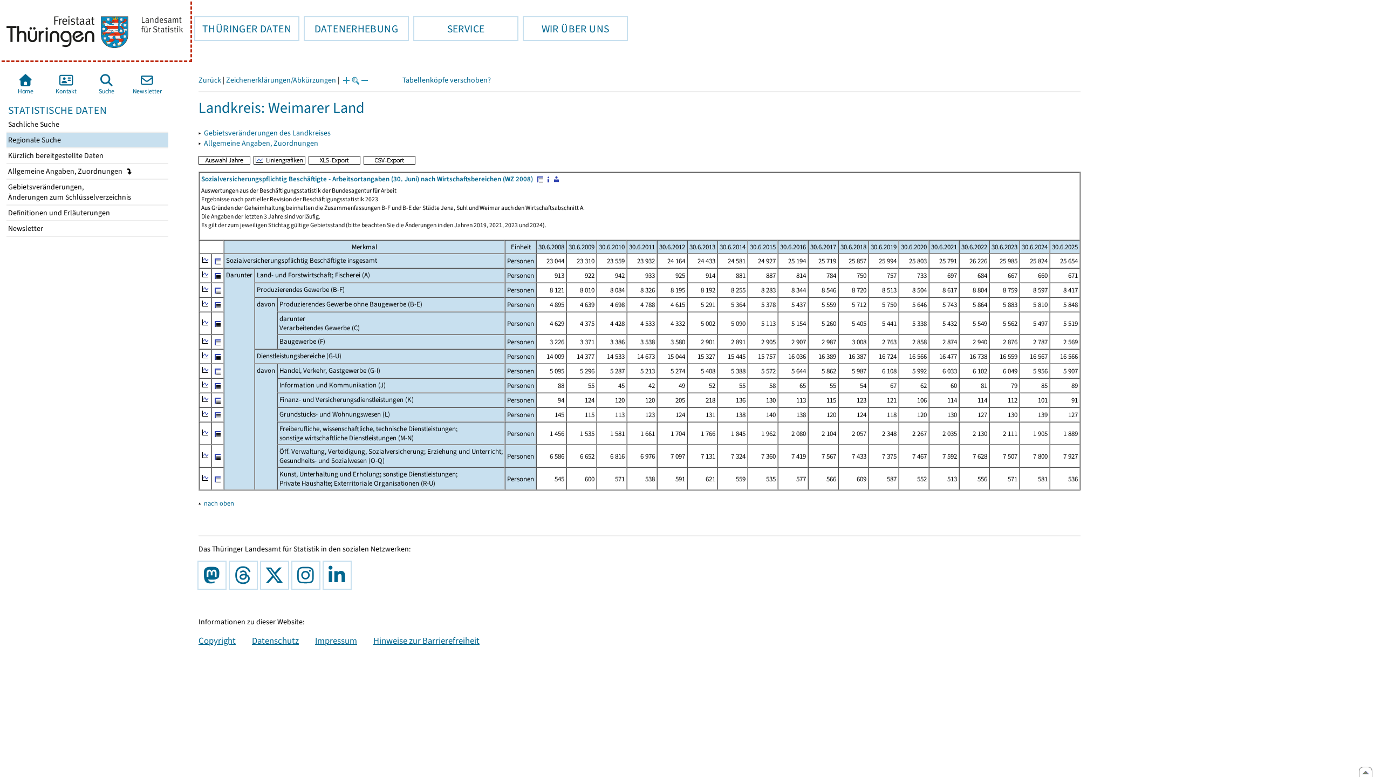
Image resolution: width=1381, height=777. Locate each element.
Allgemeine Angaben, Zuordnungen (66, 171)
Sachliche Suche (32, 124)
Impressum (336, 640)
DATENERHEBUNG (351, 29)
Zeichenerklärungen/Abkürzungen (281, 80)
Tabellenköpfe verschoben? (446, 80)
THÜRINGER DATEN (242, 29)
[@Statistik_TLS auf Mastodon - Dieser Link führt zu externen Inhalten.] (214, 575)
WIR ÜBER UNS (566, 29)
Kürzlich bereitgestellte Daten (55, 156)
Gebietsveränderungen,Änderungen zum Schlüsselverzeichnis (68, 192)
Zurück (210, 80)
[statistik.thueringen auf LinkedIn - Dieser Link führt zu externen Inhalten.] (339, 575)
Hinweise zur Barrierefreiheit (426, 640)
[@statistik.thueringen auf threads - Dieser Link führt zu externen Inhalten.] (245, 575)
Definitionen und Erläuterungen (58, 213)
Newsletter (24, 228)
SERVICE (448, 29)
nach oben (219, 503)
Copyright (217, 640)
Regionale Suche (33, 140)
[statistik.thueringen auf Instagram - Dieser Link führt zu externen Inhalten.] (308, 575)
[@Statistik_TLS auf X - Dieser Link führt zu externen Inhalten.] (276, 575)
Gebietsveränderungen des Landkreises (267, 133)
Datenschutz (275, 640)
